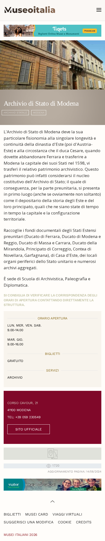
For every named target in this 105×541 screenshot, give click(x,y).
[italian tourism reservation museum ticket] (52, 31)
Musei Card (36, 514)
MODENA (38, 112)
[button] (98, 10)
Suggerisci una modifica (28, 522)
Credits (84, 522)
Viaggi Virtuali (67, 514)
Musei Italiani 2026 (20, 535)
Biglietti (12, 514)
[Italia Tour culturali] (52, 484)
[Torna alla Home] (30, 10)
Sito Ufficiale (28, 429)
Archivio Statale (15, 112)
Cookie (65, 522)
